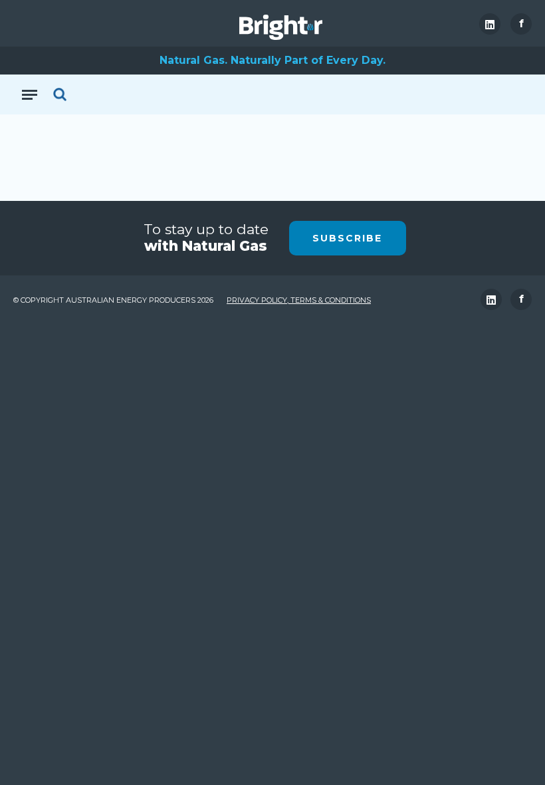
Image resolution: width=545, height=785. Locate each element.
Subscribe (347, 238)
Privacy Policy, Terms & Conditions (299, 300)
